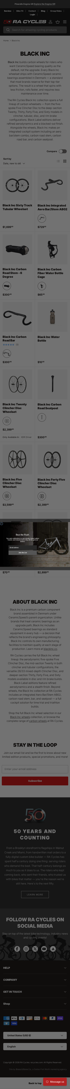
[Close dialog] (1, 523)
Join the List (23, 552)
